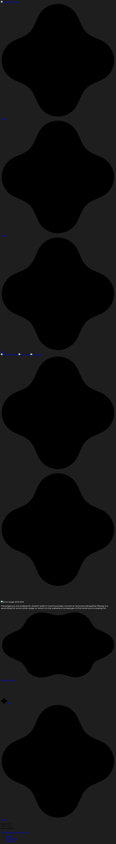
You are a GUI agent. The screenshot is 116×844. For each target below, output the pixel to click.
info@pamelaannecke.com (15, 832)
